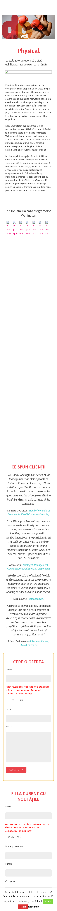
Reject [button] (23, 907)
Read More (34, 906)
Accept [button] (48, 901)
